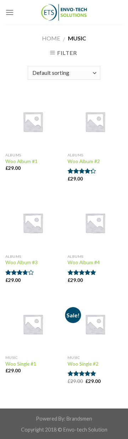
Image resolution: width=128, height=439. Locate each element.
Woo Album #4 (84, 262)
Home (51, 38)
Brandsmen (79, 419)
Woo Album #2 (84, 161)
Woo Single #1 (20, 364)
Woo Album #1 (21, 161)
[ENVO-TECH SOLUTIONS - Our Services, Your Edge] (64, 12)
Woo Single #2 (83, 364)
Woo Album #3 (21, 262)
